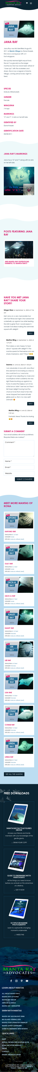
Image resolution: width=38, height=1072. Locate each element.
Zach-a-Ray (10, 596)
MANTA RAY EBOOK (9, 1000)
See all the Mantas (14, 774)
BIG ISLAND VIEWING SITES (11, 1019)
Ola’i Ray (9, 564)
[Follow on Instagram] (16, 981)
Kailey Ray (9, 628)
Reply (31, 333)
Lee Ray (8, 660)
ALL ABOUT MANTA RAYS (11, 994)
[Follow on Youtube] (27, 981)
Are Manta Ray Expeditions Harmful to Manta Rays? (17, 262)
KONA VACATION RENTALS (11, 1045)
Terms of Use (22, 1068)
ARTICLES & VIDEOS (9, 1003)
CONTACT (5, 1051)
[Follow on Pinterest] (21, 981)
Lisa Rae (8, 692)
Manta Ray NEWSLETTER (11, 1006)
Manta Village (15, 51)
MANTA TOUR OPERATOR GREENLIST (14, 1023)
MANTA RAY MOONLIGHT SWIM (13, 1016)
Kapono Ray (10, 531)
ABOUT (4, 1048)
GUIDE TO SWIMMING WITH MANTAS (15, 1029)
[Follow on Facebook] (11, 981)
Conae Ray (10, 725)
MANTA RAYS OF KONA (10, 997)
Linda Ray (9, 757)
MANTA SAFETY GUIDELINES (12, 1026)
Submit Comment (24, 479)
